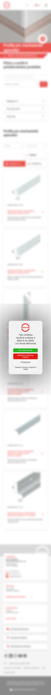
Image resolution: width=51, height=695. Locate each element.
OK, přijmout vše (25, 350)
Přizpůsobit (25, 362)
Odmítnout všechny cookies (25, 356)
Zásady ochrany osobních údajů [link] (25, 368)
